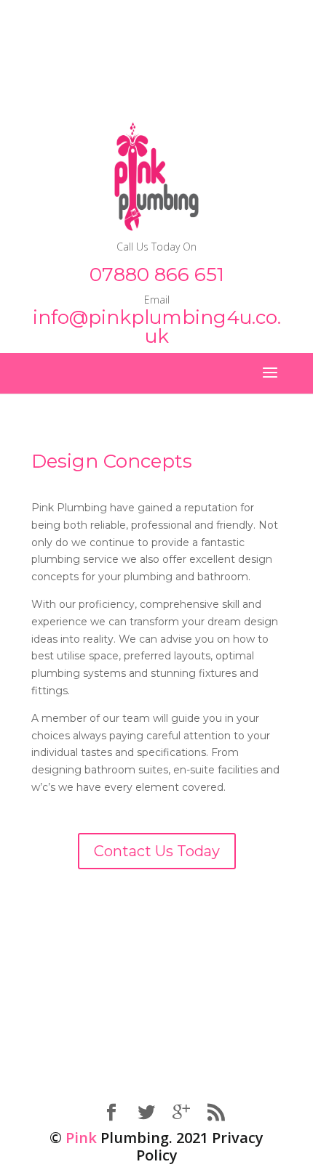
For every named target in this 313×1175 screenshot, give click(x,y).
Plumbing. (119, 1137)
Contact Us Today (157, 851)
